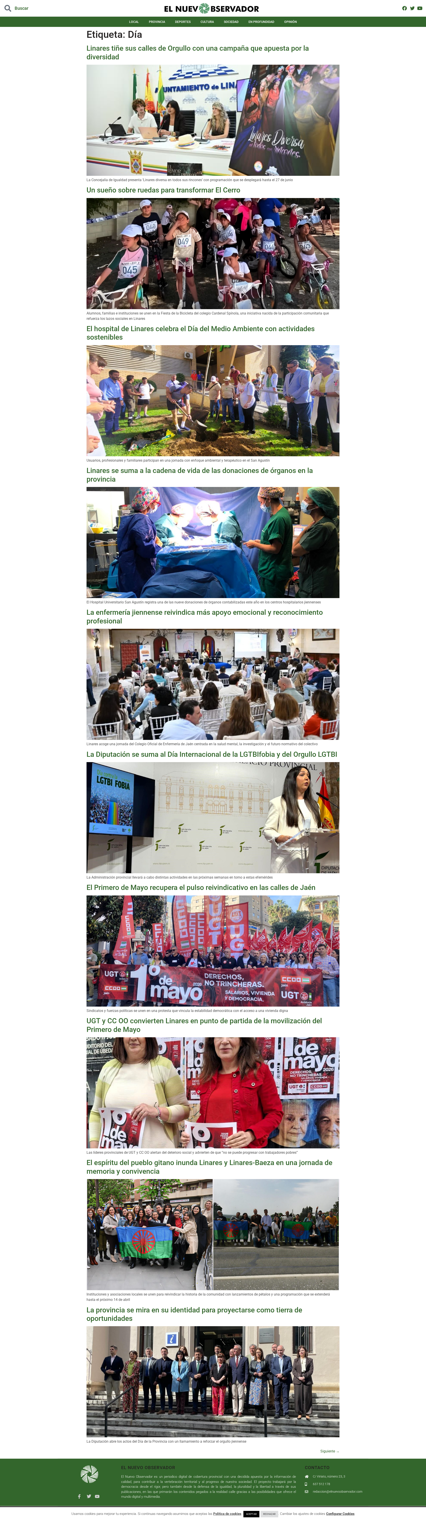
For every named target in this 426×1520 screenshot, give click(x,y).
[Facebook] (404, 8)
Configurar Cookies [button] (340, 1514)
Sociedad (231, 22)
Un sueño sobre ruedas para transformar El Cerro (163, 190)
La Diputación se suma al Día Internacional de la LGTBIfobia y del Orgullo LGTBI (212, 754)
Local (134, 22)
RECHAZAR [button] (269, 1514)
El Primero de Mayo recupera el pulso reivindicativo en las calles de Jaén (201, 887)
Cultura (207, 22)
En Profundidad (261, 22)
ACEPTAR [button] (251, 1514)
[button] (42, 8)
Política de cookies (227, 1514)
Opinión (290, 22)
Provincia (157, 22)
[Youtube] (420, 8)
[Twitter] (412, 8)
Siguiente (329, 1451)
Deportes (183, 22)
